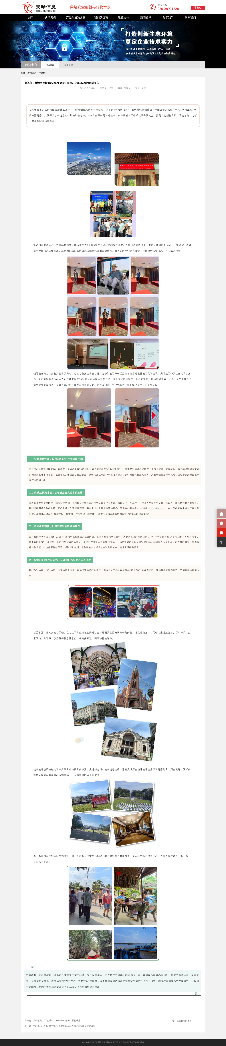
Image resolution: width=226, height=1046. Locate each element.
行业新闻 (50, 65)
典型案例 (50, 17)
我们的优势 (101, 17)
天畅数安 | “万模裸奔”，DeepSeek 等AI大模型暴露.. (57, 1020)
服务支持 (123, 17)
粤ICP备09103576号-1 (135, 1042)
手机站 (198, 7)
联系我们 (190, 17)
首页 (30, 17)
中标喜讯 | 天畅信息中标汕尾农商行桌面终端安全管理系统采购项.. (64, 1026)
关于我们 (168, 17)
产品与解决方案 (75, 17)
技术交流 (68, 65)
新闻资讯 (145, 17)
